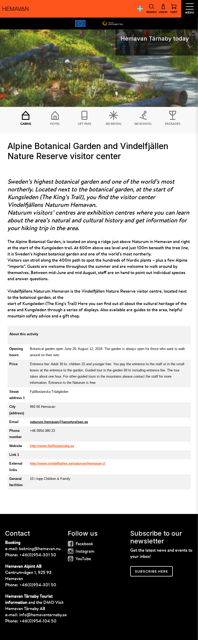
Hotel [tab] (55, 124)
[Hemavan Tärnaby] (15, 9)
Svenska (140, 9)
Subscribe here (151, 571)
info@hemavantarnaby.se (43, 615)
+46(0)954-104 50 (37, 621)
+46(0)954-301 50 (37, 555)
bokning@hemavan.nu (40, 549)
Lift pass (84, 124)
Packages (172, 124)
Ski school (143, 124)
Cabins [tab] (25, 124)
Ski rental (114, 124)
